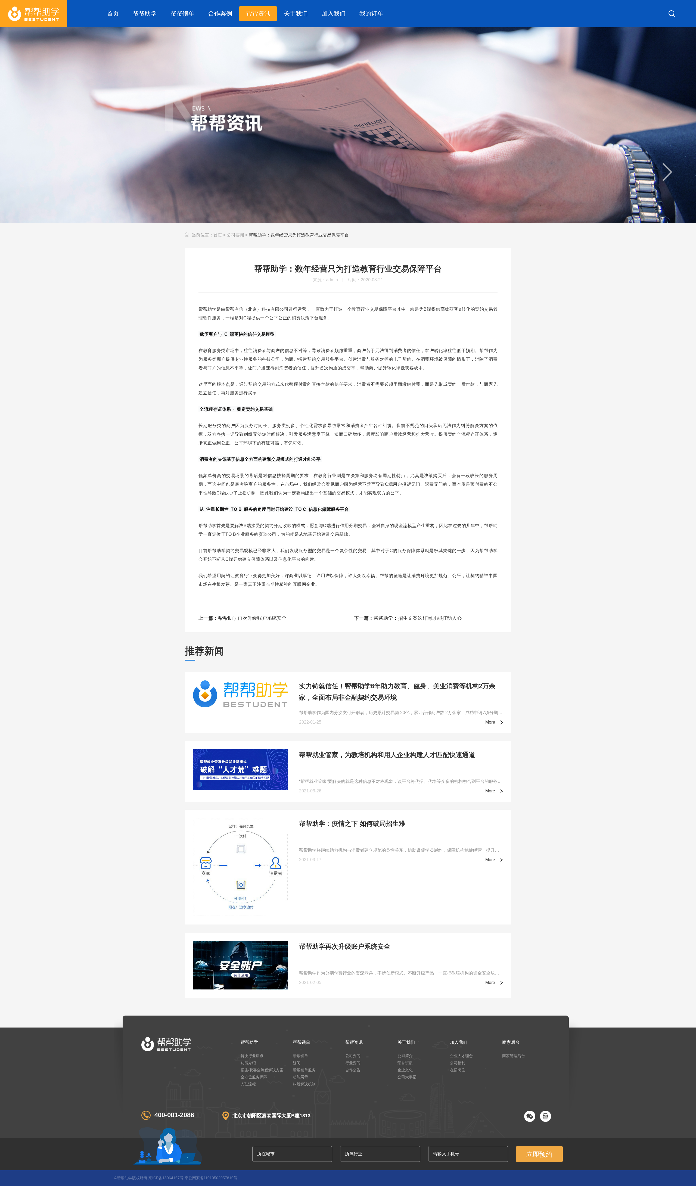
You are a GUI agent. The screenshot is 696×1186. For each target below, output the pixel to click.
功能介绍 (248, 1063)
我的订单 (371, 13)
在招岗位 (457, 1070)
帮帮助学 (145, 13)
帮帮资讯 (258, 13)
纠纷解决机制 (304, 1084)
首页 (113, 13)
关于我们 (296, 13)
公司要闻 (235, 235)
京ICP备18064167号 (166, 1178)
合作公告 (353, 1070)
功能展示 (300, 1077)
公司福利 (457, 1063)
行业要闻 (353, 1063)
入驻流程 (248, 1084)
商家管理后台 (513, 1056)
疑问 (296, 1063)
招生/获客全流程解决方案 (262, 1070)
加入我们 (334, 13)
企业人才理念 (461, 1056)
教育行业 (360, 309)
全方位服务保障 (254, 1077)
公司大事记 (407, 1077)
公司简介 (405, 1056)
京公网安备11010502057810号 (211, 1178)
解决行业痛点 (252, 1056)
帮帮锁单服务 (304, 1070)
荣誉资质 (405, 1063)
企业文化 (405, 1070)
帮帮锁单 (182, 13)
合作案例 (220, 13)
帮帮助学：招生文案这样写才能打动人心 (408, 618)
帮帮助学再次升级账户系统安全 (242, 618)
